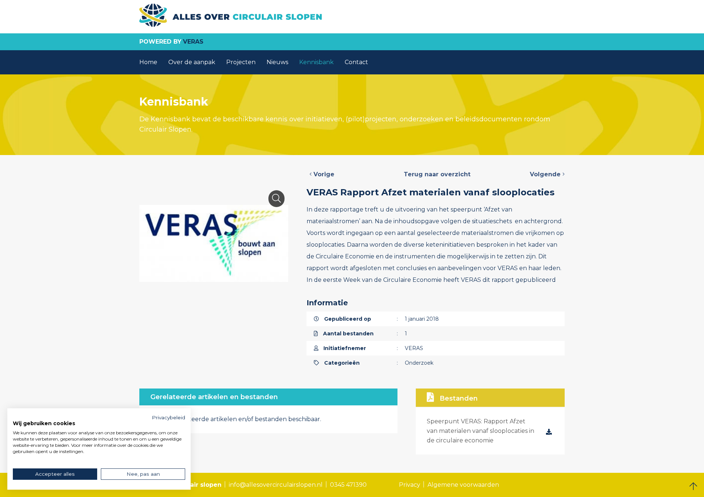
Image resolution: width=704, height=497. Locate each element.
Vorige (323, 174)
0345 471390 (348, 484)
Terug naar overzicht (437, 174)
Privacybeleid (168, 417)
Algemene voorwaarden (463, 484)
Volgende (546, 174)
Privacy (409, 484)
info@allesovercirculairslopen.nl (276, 484)
